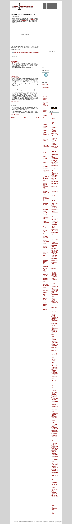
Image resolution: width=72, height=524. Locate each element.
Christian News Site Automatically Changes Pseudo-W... (54, 147)
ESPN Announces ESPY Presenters (54, 259)
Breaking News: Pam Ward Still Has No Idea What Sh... (54, 195)
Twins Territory (45, 298)
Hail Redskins (45, 171)
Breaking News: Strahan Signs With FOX (54, 283)
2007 (52, 517)
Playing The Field (45, 227)
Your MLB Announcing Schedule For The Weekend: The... (54, 173)
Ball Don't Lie (45, 98)
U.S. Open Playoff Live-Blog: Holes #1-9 (54, 431)
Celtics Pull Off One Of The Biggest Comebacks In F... (54, 482)
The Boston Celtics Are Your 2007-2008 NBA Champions (54, 393)
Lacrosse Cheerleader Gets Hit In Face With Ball (54, 335)
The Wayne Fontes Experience (46, 287)
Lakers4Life (45, 183)
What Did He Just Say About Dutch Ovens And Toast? (54, 464)
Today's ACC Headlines (45, 293)
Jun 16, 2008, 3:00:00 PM (15, 77)
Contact (55, 5)
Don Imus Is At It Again (54, 292)
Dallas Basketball (45, 139)
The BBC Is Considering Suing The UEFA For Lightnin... (54, 212)
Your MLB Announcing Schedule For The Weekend (54, 328)
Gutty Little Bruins (46, 170)
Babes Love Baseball (45, 96)
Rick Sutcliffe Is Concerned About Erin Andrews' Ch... (54, 508)
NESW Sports (45, 211)
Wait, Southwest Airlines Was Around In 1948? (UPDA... (54, 493)
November (53, 118)
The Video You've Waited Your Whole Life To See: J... (54, 222)
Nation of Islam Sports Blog (45, 210)
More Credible (45, 204)
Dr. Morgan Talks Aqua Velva (54, 434)
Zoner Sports (45, 309)
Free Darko (44, 162)
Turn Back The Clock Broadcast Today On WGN (54, 502)
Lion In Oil (44, 188)
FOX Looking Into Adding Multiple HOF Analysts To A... (54, 157)
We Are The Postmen (45, 302)
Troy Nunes (44, 294)
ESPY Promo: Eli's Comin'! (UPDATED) (54, 246)
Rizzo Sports (45, 240)
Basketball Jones (45, 102)
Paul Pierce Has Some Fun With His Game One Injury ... (54, 206)
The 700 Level (45, 268)
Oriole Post (44, 221)
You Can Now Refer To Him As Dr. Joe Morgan (54, 457)
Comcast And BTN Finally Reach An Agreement (54, 348)
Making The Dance (46, 192)
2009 (52, 114)
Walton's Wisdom (14, 61)
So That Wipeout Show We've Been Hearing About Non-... (54, 373)
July (52, 123)
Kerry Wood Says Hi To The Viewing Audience (54, 163)
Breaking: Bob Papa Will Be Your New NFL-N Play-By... (54, 230)
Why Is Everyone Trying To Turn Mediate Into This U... (54, 436)
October (53, 119)
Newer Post (13, 117)
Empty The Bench (45, 153)
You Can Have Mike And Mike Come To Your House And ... (54, 239)
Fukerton (44, 163)
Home (44, 5)
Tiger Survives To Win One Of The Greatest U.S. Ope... (54, 425)
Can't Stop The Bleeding (45, 121)
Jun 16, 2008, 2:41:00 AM (15, 69)
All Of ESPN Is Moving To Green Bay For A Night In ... (54, 440)
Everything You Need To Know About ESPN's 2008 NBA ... (54, 286)
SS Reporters (45, 263)
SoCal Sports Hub (45, 248)
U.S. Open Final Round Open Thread (53, 451)
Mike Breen (30, 52)
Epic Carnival (45, 155)
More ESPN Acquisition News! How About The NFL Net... (54, 320)
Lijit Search (44, 67)
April (52, 512)
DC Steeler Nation (46, 146)
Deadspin (44, 147)
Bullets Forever (45, 114)
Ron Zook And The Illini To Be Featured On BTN (54, 179)
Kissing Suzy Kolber (45, 180)
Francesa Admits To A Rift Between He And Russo (54, 176)
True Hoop (44, 295)
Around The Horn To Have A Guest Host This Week (54, 127)
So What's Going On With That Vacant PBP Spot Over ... (54, 289)
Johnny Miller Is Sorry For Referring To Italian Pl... (53, 314)
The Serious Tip (45, 284)
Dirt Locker (44, 152)
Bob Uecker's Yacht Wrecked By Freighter (54, 370)
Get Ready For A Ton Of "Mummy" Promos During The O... (54, 169)
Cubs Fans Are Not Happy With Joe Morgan (54, 253)
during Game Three (32, 19)
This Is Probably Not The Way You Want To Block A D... (54, 151)
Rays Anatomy (45, 236)
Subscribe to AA (45, 78)
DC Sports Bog (45, 145)
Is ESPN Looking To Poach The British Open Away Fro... (54, 354)
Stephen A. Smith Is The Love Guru (54, 380)
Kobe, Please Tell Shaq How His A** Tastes (54, 276)
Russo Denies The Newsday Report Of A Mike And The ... (54, 269)
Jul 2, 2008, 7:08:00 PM (14, 106)
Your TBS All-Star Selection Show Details (54, 360)
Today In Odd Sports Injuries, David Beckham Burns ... (54, 365)
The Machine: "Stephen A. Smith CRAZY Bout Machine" (54, 398)
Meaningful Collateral (44, 194)
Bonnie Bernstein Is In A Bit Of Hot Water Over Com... (54, 166)
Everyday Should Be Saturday (45, 158)
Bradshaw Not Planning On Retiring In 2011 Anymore (54, 144)
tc (11, 100)
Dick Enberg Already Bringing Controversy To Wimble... (54, 299)
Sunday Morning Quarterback (45, 267)
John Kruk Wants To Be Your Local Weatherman (54, 339)
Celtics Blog (45, 123)
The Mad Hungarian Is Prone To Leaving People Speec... (54, 377)
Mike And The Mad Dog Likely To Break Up (54, 308)
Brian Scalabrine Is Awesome (54, 387)
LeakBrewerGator (14, 76)
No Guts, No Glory (46, 217)
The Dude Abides (45, 274)
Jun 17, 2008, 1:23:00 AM (15, 101)
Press (51, 5)
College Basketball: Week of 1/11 (45, 88)
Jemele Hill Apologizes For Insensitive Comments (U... (54, 279)
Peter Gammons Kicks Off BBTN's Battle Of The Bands (54, 414)
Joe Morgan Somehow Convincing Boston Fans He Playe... (54, 130)
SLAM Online (45, 246)
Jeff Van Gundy (21, 52)
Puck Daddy (45, 230)
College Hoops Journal (45, 133)
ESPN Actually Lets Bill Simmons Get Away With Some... (54, 184)
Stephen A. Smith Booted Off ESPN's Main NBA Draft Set (54, 324)
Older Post (37, 117)
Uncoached (44, 299)
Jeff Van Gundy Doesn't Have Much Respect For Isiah (54, 203)
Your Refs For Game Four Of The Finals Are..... (54, 490)
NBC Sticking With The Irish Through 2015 (54, 357)
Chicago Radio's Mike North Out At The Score (54, 219)
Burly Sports (45, 115)
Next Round (45, 214)
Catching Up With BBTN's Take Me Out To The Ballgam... (54, 302)
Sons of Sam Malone (45, 250)
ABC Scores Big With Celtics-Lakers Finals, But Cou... (54, 367)
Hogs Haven (45, 175)
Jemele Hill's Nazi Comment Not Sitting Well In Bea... (54, 410)
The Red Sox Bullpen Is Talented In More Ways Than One (54, 317)
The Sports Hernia (46, 285)
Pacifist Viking (45, 223)
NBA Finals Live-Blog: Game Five (54, 446)
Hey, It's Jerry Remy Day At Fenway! (54, 251)
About (48, 5)
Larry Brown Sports (45, 185)
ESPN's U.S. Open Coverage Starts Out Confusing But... (54, 496)
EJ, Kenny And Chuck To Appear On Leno (54, 505)
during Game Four (23, 20)
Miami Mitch (45, 197)
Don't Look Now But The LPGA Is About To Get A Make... (54, 227)
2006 (52, 519)
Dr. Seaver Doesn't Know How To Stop (54, 294)
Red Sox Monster (45, 237)
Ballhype (44, 99)
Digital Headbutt (45, 151)
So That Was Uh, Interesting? (54, 161)
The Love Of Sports (45, 281)
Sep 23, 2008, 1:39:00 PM (15, 114)
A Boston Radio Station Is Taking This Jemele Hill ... (54, 351)
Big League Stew (45, 105)
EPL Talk (44, 156)
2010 (52, 113)
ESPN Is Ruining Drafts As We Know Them (54, 187)
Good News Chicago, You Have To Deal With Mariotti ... (54, 390)
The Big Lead (45, 271)
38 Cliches (44, 92)
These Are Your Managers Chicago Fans (54, 311)
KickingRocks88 (13, 87)
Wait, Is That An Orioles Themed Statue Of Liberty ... (54, 342)
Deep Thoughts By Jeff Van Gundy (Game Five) (23, 14)
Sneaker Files (45, 247)
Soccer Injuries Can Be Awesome (54, 224)
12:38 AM (37, 51)
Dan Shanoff (45, 141)
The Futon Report (45, 275)
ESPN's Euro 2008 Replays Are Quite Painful (54, 487)
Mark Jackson (26, 52)
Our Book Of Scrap (46, 222)
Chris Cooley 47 (45, 126)
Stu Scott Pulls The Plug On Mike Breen (54, 479)
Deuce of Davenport (44, 149)
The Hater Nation (45, 278)
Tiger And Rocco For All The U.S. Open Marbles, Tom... (54, 448)
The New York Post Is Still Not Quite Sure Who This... (54, 476)
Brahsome (44, 111)
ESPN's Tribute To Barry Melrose (54, 249)
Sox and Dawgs (45, 252)
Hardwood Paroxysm (44, 173)
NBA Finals (34, 52)
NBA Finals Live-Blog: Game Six (54, 396)
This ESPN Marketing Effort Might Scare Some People (54, 402)
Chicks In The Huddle (45, 125)
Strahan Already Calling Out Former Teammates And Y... (54, 243)
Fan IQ (44, 159)
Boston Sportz (45, 110)
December (53, 117)
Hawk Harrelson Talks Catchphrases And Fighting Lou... (54, 263)
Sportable (44, 253)
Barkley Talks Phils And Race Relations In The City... (54, 138)
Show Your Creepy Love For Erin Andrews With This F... (54, 154)
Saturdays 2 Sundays (45, 243)
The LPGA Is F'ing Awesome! (54, 305)
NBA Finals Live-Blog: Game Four (54, 484)
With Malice (44, 305)
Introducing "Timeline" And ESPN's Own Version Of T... (54, 273)
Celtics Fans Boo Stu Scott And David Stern (54, 385)
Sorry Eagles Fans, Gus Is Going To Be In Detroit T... (54, 256)
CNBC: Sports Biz (46, 127)
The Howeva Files (45, 279)
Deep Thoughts (16, 52)
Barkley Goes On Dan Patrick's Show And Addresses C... (54, 331)
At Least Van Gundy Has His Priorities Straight (54, 473)
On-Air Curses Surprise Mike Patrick (54, 216)
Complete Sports (45, 135)
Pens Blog (44, 226)
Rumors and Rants (46, 241)
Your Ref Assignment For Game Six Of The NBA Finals (54, 407)
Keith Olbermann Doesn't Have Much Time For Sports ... (54, 417)
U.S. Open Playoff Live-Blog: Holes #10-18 (54, 428)
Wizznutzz (44, 308)
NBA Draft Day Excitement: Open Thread (54, 200)
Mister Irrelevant (45, 200)
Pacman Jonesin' (45, 225)
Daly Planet (44, 140)
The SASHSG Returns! (53, 189)
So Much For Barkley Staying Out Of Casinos (54, 345)
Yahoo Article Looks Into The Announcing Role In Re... (54, 460)
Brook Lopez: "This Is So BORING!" (54, 182)
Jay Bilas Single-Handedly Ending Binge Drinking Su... (54, 134)
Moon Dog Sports (45, 203)
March (53, 513)
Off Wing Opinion (45, 218)
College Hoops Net (46, 134)
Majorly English (45, 191)
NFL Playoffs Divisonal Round (45, 84)
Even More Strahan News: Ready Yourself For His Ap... (54, 233)
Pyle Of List (44, 231)
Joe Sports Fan (45, 178)
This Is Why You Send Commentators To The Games (54, 192)
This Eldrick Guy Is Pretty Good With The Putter (54, 454)
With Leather (45, 304)
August (53, 122)
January (53, 516)
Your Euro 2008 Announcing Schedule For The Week (54, 421)
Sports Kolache (45, 260)
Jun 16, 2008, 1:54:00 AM (15, 62)
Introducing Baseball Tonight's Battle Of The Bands (54, 470)
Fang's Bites (45, 161)
